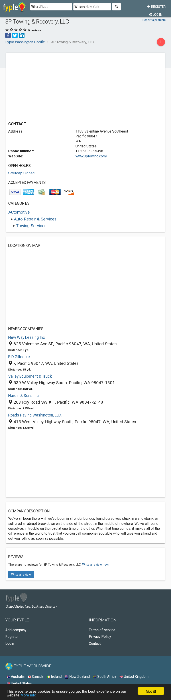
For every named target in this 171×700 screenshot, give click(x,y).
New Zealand (79, 676)
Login (9, 643)
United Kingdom (136, 676)
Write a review (21, 574)
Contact (95, 643)
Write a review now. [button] (95, 564)
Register (158, 6)
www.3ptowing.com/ (91, 156)
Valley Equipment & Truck (30, 376)
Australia (17, 676)
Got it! (151, 691)
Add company (15, 630)
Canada (37, 676)
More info (28, 695)
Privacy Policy (100, 637)
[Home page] (14, 6)
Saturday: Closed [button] (21, 173)
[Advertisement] (45, 86)
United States (21, 683)
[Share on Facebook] (8, 35)
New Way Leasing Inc (26, 337)
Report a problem (154, 20)
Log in (157, 14)
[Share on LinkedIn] (21, 35)
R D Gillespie (19, 357)
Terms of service (102, 630)
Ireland (56, 676)
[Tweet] (15, 35)
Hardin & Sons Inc (23, 395)
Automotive (19, 212)
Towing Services (31, 225)
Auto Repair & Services (35, 219)
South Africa (106, 676)
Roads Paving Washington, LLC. (35, 415)
